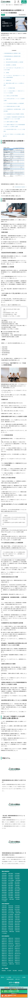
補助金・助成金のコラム (9, 4)
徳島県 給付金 (17, 957)
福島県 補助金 (4, 876)
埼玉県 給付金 (10, 943)
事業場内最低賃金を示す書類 (12, 106)
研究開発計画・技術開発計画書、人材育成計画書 (14, 110)
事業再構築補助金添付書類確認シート (21, 186)
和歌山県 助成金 (17, 921)
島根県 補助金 (10, 890)
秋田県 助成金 (10, 907)
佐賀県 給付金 (10, 960)
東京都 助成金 (4, 912)
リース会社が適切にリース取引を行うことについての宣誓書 (14, 91)
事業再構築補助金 (22, 14)
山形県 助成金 (17, 907)
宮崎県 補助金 (17, 897)
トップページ (3, 4)
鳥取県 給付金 (4, 955)
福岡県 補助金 (4, 895)
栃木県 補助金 (17, 876)
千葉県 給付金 (17, 943)
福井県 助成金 (17, 914)
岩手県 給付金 (17, 938)
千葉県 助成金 (17, 911)
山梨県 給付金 (4, 948)
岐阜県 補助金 (17, 883)
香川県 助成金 (4, 926)
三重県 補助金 (17, 885)
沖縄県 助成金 (11, 931)
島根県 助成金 (10, 922)
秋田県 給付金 (10, 939)
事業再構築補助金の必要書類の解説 (12, 56)
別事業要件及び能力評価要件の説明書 (14, 114)
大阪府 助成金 (17, 919)
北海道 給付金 (4, 938)
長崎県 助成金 (17, 928)
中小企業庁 (9, 970)
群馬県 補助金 (4, 878)
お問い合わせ (17, 979)
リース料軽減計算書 (9, 88)
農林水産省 (20, 970)
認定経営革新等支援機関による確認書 (13, 62)
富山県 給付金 (4, 946)
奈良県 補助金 (10, 888)
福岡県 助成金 (4, 928)
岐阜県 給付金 (17, 948)
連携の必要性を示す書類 (11, 121)
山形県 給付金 (17, 939)
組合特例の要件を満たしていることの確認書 (14, 130)
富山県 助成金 (4, 914)
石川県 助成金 (10, 914)
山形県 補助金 (17, 875)
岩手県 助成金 (17, 905)
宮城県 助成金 (4, 907)
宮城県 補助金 (4, 875)
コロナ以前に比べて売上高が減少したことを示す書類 (14, 68)
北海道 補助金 (4, 873)
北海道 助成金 (4, 905)
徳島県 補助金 (17, 892)
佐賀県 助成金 (10, 928)
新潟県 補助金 (18, 880)
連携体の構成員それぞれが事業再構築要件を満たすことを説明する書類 (14, 125)
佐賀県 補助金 (10, 895)
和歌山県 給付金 (17, 953)
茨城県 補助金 (10, 876)
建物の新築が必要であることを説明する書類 (14, 84)
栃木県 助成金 (17, 909)
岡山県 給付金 (17, 955)
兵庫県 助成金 (4, 921)
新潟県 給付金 (18, 945)
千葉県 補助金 (17, 878)
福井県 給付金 (17, 946)
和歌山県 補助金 (17, 888)
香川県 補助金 (4, 894)
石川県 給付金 (10, 946)
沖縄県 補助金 (11, 899)
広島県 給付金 (4, 957)
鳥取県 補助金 (4, 890)
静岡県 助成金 (4, 917)
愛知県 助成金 (10, 917)
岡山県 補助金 (17, 890)
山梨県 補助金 (4, 883)
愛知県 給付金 (10, 950)
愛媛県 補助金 (10, 894)
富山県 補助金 (4, 882)
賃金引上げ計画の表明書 (11, 95)
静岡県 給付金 (4, 950)
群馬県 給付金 (4, 943)
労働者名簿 (7, 80)
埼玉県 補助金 (10, 878)
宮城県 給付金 (4, 939)
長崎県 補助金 (17, 895)
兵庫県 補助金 (4, 888)
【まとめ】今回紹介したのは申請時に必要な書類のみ (14, 135)
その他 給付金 (4, 965)
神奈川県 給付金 (11, 945)
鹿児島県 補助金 (4, 899)
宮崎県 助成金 (17, 929)
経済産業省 (4, 970)
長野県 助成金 (10, 916)
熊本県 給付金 (4, 962)
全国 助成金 (18, 931)
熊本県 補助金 (4, 897)
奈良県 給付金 (10, 953)
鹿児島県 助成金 (4, 931)
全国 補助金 (18, 899)
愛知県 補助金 (10, 885)
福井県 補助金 (17, 882)
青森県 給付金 (10, 938)
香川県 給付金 (4, 958)
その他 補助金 (4, 900)
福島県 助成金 (4, 909)
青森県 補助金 (10, 873)
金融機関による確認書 (10, 65)
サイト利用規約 (8, 977)
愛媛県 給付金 (10, 958)
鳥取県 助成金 (4, 922)
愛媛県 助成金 (10, 926)
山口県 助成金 (10, 924)
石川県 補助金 (10, 882)
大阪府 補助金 (17, 887)
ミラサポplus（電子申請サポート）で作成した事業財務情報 (14, 76)
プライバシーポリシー (17, 977)
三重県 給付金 (17, 950)
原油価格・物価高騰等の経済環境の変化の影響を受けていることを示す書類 (14, 117)
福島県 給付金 (4, 941)
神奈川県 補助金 (11, 880)
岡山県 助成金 (17, 922)
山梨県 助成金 (4, 916)
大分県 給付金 (10, 962)
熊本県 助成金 (4, 929)
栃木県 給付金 (17, 941)
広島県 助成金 (4, 924)
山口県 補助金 (10, 892)
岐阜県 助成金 (17, 916)
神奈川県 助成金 (11, 912)
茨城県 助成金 (10, 909)
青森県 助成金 (10, 905)
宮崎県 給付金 (17, 962)
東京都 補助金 (4, 880)
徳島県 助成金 (17, 924)
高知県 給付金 (17, 958)
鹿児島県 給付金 (4, 963)
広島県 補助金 (4, 892)
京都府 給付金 (10, 951)
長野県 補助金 (10, 883)
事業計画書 (7, 59)
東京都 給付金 (4, 945)
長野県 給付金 (10, 948)
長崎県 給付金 (17, 960)
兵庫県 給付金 (4, 953)
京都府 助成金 (10, 919)
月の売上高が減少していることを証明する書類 (14, 99)
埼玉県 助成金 (10, 911)
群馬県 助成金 (4, 911)
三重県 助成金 (17, 917)
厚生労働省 (15, 970)
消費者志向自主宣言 (10, 979)
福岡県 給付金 (4, 960)
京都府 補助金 (10, 887)
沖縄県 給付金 (11, 963)
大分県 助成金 (10, 929)
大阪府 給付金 (17, 951)
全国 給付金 (18, 963)
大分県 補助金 (10, 897)
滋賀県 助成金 (4, 919)
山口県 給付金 (10, 957)
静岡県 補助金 (4, 885)
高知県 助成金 (17, 926)
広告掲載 (23, 977)
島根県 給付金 (10, 955)
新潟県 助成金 (18, 912)
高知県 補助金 (17, 894)
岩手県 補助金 (17, 873)
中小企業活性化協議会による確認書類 (14, 103)
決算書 (6, 72)
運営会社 (2, 977)
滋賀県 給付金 (4, 951)
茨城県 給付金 (10, 941)
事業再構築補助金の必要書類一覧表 (12, 53)
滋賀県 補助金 (4, 887)
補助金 (3, 14)
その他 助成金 (4, 933)
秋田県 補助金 (10, 875)
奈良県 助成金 (10, 921)
